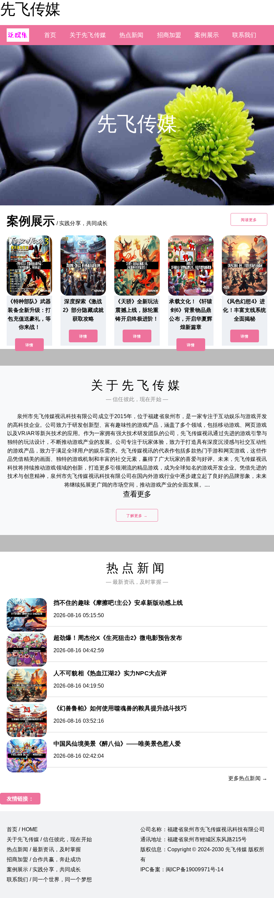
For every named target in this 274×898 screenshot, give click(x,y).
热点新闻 (131, 35)
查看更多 (137, 494)
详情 (29, 345)
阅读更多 (249, 220)
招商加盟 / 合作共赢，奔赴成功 (44, 859)
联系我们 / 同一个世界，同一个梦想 (49, 879)
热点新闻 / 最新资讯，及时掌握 (44, 849)
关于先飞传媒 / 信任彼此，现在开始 (49, 839)
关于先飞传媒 (88, 35)
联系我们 (244, 35)
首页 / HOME (22, 829)
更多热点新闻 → (247, 778)
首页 (50, 35)
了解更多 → (137, 516)
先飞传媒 (30, 9)
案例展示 (206, 35)
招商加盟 (169, 35)
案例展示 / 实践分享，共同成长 (44, 869)
